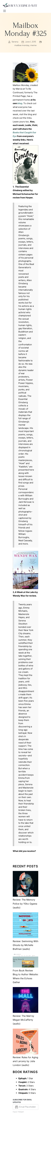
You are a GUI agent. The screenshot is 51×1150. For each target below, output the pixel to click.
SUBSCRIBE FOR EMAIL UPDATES (22, 1101)
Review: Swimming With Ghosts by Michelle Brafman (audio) (25, 945)
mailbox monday (21, 45)
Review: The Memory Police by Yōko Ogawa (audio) (25, 903)
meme (33, 45)
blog (20, 103)
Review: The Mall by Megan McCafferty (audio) (23, 1019)
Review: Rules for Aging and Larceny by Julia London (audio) (25, 1061)
